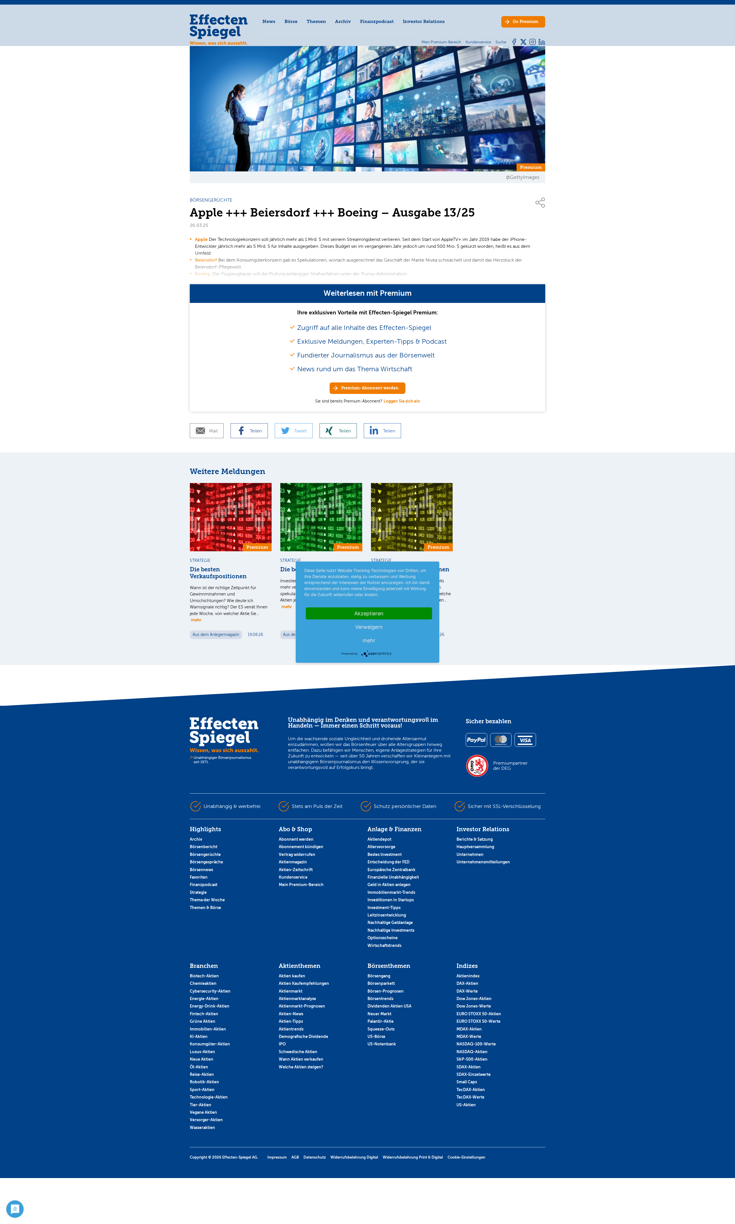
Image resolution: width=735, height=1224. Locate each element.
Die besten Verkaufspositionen (218, 573)
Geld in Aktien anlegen (389, 884)
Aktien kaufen (292, 976)
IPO (282, 1044)
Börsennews (201, 869)
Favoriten (199, 877)
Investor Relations (424, 21)
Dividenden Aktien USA (389, 1006)
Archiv (343, 21)
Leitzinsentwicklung (387, 915)
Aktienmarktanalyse (297, 998)
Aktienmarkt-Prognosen (302, 1006)
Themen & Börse (205, 907)
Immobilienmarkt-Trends (391, 892)
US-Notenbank (382, 1044)
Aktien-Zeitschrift (296, 869)
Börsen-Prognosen (386, 991)
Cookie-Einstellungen (466, 1157)
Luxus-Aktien (202, 1051)
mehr (196, 619)
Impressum (277, 1157)
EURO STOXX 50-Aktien (479, 1014)
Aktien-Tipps (291, 1021)
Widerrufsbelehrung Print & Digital (413, 1157)
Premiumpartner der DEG (510, 766)
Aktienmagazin (293, 862)
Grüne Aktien (202, 1021)
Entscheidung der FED (388, 862)
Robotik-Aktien (204, 1082)
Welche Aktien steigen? (301, 1067)
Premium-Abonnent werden (370, 388)
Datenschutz (314, 1157)
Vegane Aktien (203, 1112)
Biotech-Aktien (204, 976)
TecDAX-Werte (470, 1097)
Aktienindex (468, 976)
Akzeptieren (369, 613)
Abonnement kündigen (301, 846)
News (268, 21)
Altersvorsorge (381, 846)
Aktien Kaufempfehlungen (304, 983)
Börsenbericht (203, 846)
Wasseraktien (202, 1127)
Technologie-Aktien (209, 1097)
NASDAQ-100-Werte (476, 1044)
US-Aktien (466, 1105)
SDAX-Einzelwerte (474, 1074)
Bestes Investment (385, 854)
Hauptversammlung (475, 846)
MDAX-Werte (469, 1036)
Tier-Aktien (200, 1105)
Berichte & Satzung (475, 839)
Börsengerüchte (205, 854)
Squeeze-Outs (381, 1029)
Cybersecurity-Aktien (210, 991)
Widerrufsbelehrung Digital (354, 1157)
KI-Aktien (199, 1036)
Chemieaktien (203, 983)
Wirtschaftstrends (384, 945)
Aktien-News (291, 1014)
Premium (525, 21)
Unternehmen (470, 854)
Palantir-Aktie (381, 1021)
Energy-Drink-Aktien (209, 1006)
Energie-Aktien (204, 998)
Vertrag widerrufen (297, 854)
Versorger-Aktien (206, 1119)
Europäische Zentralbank (391, 869)
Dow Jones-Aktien (474, 998)
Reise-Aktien (202, 1074)
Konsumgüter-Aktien (210, 1044)
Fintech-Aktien (204, 1014)
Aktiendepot (379, 839)
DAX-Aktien (467, 983)
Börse (291, 21)
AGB (295, 1157)
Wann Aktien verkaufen (301, 1059)
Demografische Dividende (303, 1036)
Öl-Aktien (199, 1067)
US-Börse (376, 1036)
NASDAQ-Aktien (472, 1051)
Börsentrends (380, 998)
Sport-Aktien (202, 1089)
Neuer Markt (379, 1014)
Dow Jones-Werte (474, 1006)
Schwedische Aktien (298, 1051)
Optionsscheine (383, 937)
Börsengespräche (206, 862)
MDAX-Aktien (469, 1029)
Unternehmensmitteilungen (483, 862)
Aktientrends (291, 1029)
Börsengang (379, 976)
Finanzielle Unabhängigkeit (393, 877)
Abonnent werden (296, 839)
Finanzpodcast (377, 21)
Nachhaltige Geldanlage (390, 922)
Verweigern (369, 627)
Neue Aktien (201, 1059)
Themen (316, 21)
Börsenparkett (381, 983)
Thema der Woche (207, 900)
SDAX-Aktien (469, 1067)
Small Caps (467, 1082)
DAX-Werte (467, 991)
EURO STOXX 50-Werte (478, 1021)
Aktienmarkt (290, 991)
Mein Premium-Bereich (301, 884)
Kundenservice (293, 877)
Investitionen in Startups (391, 900)
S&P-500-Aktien (472, 1059)
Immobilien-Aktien (208, 1029)
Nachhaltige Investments (391, 930)
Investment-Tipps (384, 907)
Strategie (198, 892)
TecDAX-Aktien (471, 1089)
